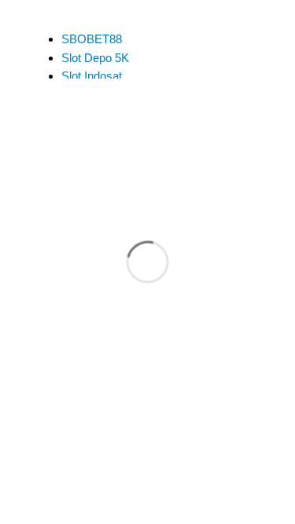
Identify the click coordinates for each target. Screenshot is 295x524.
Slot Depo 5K (95, 57)
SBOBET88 (91, 39)
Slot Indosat (91, 75)
